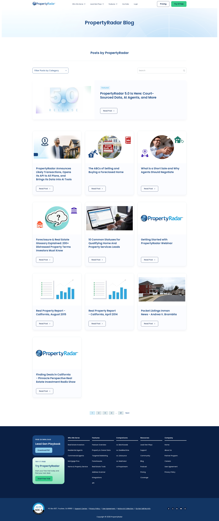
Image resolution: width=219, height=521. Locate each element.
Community (145, 456)
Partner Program (171, 456)
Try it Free (179, 4)
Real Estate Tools (99, 466)
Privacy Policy (170, 472)
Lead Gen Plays (146, 445)
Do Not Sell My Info (143, 508)
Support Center (81, 508)
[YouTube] (181, 508)
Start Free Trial (44, 479)
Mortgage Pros (73, 461)
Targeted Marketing (100, 456)
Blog (142, 461)
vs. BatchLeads (122, 445)
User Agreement (171, 466)
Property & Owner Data (101, 450)
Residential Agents (75, 450)
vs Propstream (122, 466)
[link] (44, 3)
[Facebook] (168, 508)
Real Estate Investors (76, 445)
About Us (168, 450)
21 (121, 413)
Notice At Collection (126, 508)
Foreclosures (97, 461)
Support (143, 450)
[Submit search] (184, 71)
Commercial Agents (76, 456)
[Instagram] (185, 508)
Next (127, 413)
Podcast (143, 466)
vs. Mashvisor (121, 461)
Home (167, 445)
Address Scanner (98, 472)
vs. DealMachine (122, 450)
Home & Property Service (78, 466)
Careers (168, 461)
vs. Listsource (121, 456)
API (93, 483)
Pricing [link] (163, 4)
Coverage (144, 477)
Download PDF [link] (44, 450)
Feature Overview (99, 445)
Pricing (143, 472)
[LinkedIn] (177, 508)
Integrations (97, 477)
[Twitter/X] (172, 508)
